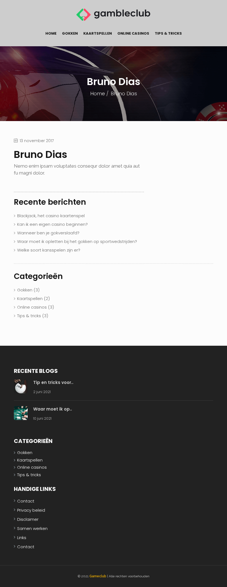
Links (21, 537)
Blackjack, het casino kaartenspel (51, 216)
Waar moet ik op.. (52, 409)
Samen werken (32, 528)
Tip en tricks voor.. (53, 382)
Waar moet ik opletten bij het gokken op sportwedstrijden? (77, 241)
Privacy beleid (31, 510)
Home (50, 33)
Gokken (70, 33)
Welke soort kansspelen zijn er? (48, 250)
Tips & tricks (168, 33)
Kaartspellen (97, 33)
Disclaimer (27, 519)
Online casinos (133, 33)
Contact (25, 501)
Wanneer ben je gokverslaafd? (48, 233)
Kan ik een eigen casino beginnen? (52, 224)
